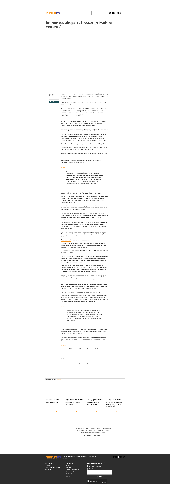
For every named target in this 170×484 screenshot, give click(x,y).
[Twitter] (118, 13)
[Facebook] (115, 13)
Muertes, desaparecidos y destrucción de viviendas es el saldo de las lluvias (74, 402)
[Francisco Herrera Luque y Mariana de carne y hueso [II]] (54, 391)
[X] (57, 98)
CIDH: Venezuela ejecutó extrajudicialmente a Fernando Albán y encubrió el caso (94, 402)
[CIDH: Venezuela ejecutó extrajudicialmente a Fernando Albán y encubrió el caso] (95, 391)
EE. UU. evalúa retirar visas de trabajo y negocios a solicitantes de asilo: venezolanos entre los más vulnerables (114, 404)
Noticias (48, 19)
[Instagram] (120, 13)
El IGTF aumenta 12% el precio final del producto (83, 349)
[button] (124, 13)
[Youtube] (113, 13)
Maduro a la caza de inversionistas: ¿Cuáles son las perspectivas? (77, 363)
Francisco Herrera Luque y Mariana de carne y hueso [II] (52, 401)
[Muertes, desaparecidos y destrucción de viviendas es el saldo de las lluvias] (75, 391)
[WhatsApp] (52, 98)
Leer (54, 411)
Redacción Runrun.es (51, 94)
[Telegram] (110, 13)
